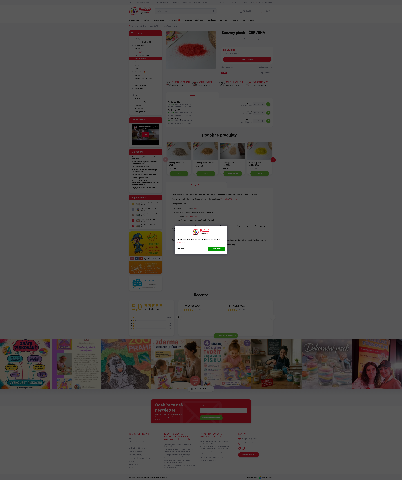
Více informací (181, 242)
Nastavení (180, 249)
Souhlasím (217, 249)
